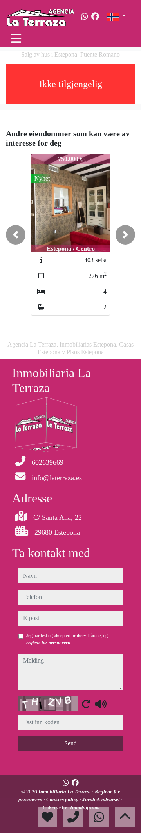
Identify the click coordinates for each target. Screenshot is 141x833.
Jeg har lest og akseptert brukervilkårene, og (67, 639)
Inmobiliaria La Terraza (65, 792)
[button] (15, 235)
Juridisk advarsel (101, 799)
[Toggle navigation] (16, 38)
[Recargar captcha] (86, 704)
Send (70, 743)
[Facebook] (95, 16)
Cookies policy (63, 799)
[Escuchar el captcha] (100, 704)
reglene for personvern (48, 642)
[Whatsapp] (84, 16)
